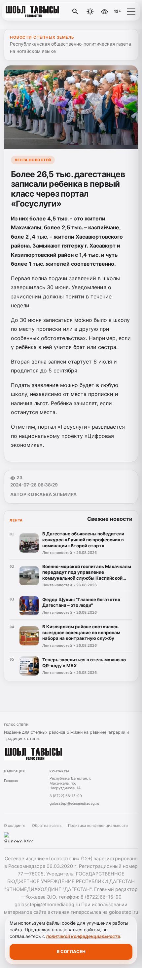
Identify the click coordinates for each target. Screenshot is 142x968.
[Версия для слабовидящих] (104, 11)
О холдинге (14, 825)
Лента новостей (33, 160)
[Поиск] (75, 11)
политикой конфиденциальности (83, 936)
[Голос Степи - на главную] (32, 12)
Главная (11, 780)
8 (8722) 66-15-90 (66, 796)
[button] (131, 11)
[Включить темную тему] (90, 11)
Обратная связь (46, 825)
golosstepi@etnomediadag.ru (74, 803)
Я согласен (71, 951)
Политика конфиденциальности (98, 825)
